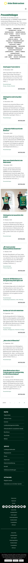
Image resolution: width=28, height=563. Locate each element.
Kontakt (6, 466)
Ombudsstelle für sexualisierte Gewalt (13, 428)
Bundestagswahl (20, 32)
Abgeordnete (7, 415)
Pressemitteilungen (11, 46)
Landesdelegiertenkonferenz (10, 299)
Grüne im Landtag (13, 39)
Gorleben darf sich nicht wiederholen (13, 310)
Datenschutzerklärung (9, 463)
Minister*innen (7, 418)
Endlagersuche (12, 329)
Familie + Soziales (21, 34)
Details (21, 560)
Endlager (22, 329)
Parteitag (21, 299)
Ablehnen (16, 560)
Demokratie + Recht (18, 28)
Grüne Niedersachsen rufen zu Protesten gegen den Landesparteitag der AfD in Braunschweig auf (13, 372)
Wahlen (6, 439)
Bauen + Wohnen (9, 34)
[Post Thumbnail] (14, 200)
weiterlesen (21, 89)
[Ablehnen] (26, 558)
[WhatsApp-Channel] (24, 506)
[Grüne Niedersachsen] (5, 3)
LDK (21, 39)
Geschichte (6, 435)
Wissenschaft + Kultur (15, 30)
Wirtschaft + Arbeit (15, 44)
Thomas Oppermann (8, 267)
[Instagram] (3, 506)
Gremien (6, 422)
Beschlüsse (22, 46)
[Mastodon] (12, 506)
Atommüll (18, 329)
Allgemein (8, 28)
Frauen (5, 86)
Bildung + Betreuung (19, 57)
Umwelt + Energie (20, 51)
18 (24, 402)
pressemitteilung (15, 35)
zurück (4, 402)
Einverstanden (8, 560)
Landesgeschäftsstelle (9, 449)
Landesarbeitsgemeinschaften (11, 425)
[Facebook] (6, 506)
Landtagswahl (9, 51)
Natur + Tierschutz (15, 37)
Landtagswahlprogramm (15, 49)
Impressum (7, 459)
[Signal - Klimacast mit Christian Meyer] (18, 506)
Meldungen (10, 48)
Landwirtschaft (15, 53)
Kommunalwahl (9, 32)
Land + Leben (8, 57)
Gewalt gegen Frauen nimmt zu (11, 67)
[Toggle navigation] (25, 9)
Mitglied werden (8, 480)
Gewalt (9, 86)
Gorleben (5, 329)
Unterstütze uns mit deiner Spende (13, 484)
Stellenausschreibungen (10, 470)
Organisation (19, 48)
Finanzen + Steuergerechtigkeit (15, 41)
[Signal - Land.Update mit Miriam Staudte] (21, 506)
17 (19, 402)
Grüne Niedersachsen (16, 3)
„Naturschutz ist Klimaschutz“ (11, 340)
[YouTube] (9, 506)
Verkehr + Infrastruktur (15, 55)
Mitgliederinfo (7, 453)
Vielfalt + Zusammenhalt (15, 42)
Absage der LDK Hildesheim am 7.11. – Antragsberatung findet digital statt (13, 279)
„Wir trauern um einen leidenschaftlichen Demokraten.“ (12, 248)
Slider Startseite (15, 58)
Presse (5, 456)
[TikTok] (15, 506)
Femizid (13, 86)
